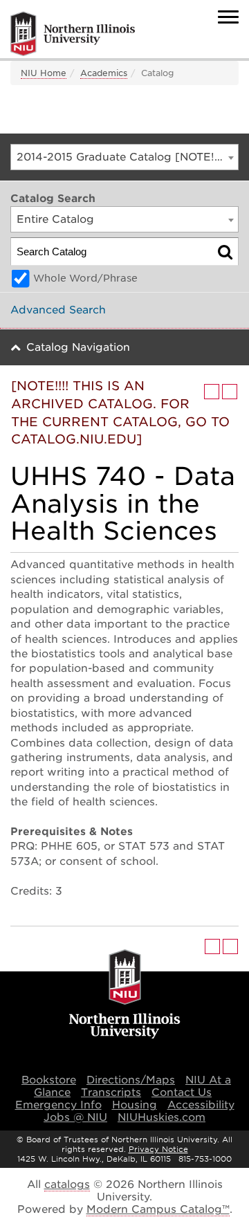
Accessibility (200, 1105)
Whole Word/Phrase (85, 278)
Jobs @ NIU (75, 1117)
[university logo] (125, 995)
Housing (134, 1105)
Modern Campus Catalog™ (158, 1209)
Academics (103, 73)
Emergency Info (58, 1105)
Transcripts (111, 1092)
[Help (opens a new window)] (229, 391)
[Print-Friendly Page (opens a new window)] (211, 391)
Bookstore (48, 1080)
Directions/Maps (130, 1080)
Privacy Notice (158, 1149)
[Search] (225, 251)
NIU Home (43, 73)
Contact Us (181, 1092)
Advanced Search (58, 310)
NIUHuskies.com (161, 1117)
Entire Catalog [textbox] (55, 219)
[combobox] (124, 157)
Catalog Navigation (78, 347)
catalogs (67, 1184)
